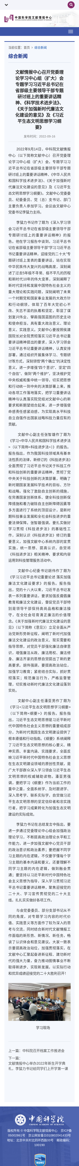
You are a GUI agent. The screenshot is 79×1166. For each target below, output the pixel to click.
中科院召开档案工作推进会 (43, 1051)
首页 (27, 47)
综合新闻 (40, 47)
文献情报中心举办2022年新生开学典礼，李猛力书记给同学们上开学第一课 (38, 1066)
